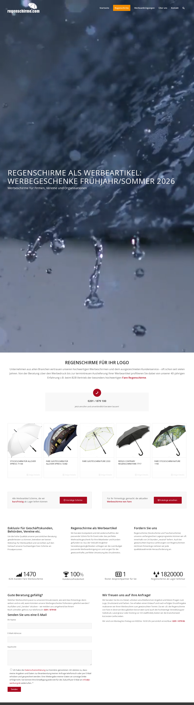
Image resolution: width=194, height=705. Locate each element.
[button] (6, 698)
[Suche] (183, 8)
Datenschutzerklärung (35, 670)
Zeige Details (34, 475)
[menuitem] (104, 8)
